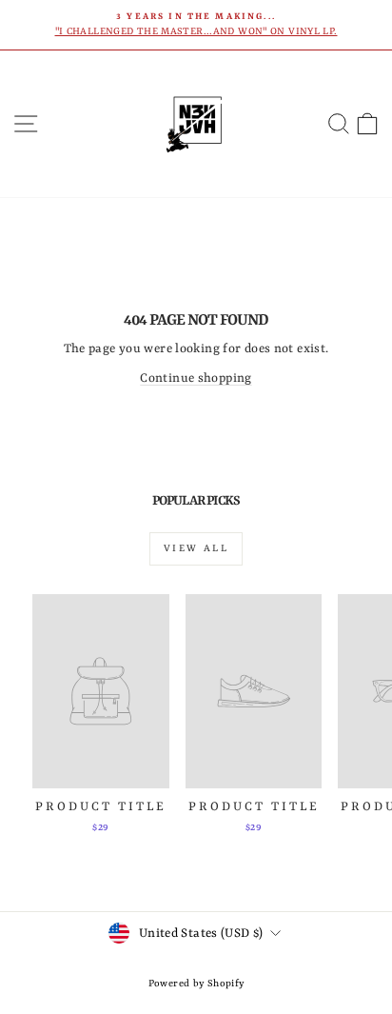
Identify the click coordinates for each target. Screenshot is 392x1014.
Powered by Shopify (196, 983)
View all (196, 548)
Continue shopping (195, 378)
